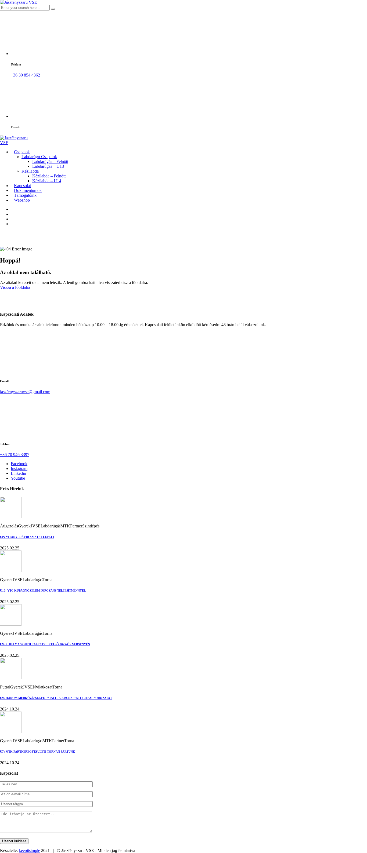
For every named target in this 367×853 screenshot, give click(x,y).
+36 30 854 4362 (25, 75)
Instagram (19, 468)
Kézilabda (30, 171)
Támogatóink (25, 195)
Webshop (22, 200)
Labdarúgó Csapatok (39, 156)
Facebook (19, 463)
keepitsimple (29, 850)
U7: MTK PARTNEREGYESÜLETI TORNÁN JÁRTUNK (37, 751)
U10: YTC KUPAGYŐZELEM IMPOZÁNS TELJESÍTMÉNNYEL (43, 590)
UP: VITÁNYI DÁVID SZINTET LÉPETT (27, 536)
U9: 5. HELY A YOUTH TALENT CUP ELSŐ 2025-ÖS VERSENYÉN (45, 644)
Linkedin (18, 473)
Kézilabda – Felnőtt (49, 176)
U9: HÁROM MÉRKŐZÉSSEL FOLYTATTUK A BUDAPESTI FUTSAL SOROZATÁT (56, 697)
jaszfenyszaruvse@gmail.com (25, 391)
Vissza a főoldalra (15, 287)
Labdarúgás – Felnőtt (50, 161)
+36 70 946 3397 (14, 454)
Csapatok (22, 152)
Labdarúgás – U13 (48, 166)
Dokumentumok (28, 190)
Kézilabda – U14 (46, 180)
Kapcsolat (22, 185)
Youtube (18, 478)
